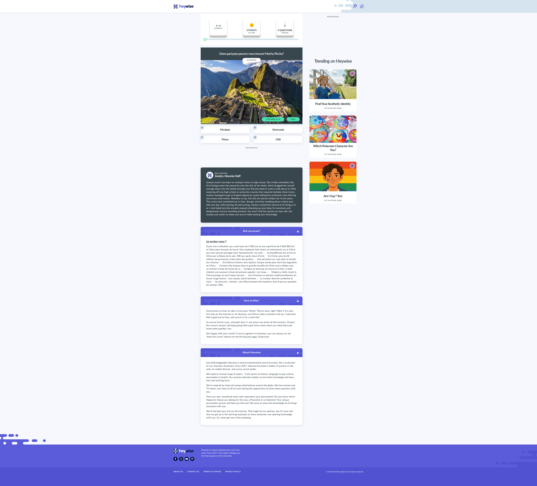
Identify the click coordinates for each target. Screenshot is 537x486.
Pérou (214, 138)
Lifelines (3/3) (273, 119)
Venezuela (269, 128)
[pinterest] (192, 459)
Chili (267, 138)
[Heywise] (183, 452)
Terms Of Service (212, 471)
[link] (183, 6)
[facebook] (175, 459)
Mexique (215, 128)
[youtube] (187, 459)
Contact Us (193, 471)
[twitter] (181, 459)
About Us (178, 471)
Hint (293, 119)
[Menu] (362, 6)
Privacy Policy (233, 471)
